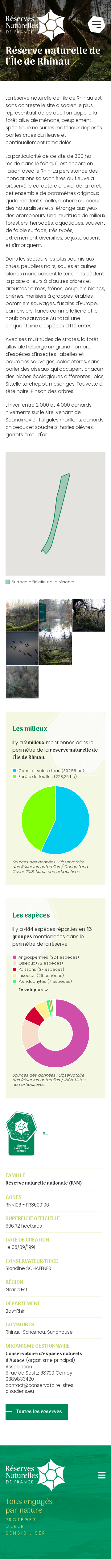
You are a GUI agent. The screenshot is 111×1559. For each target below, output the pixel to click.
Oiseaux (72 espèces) (40, 963)
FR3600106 (37, 1205)
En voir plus (30, 989)
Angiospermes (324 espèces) (48, 957)
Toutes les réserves (39, 1412)
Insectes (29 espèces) (41, 975)
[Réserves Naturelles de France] (35, 25)
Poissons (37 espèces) (41, 969)
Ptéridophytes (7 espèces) (45, 981)
